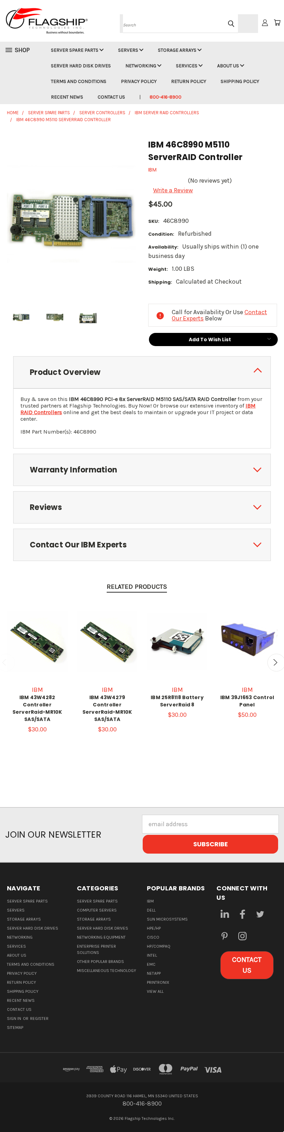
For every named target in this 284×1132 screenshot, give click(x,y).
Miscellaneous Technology (106, 970)
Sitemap (15, 1027)
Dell (151, 910)
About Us (228, 66)
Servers (128, 50)
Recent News (67, 97)
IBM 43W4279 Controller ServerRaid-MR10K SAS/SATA (107, 708)
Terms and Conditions (78, 81)
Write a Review (173, 190)
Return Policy (188, 81)
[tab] (142, 372)
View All (155, 991)
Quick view (37, 630)
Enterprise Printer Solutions (96, 949)
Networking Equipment (101, 937)
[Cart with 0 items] (277, 22)
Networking (141, 66)
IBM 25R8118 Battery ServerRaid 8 (177, 701)
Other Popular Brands (100, 961)
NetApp (154, 973)
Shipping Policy (240, 81)
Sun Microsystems (167, 919)
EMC (151, 964)
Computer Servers (97, 910)
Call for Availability (37, 648)
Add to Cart (247, 648)
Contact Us (111, 97)
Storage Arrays (177, 50)
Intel (152, 955)
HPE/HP (154, 928)
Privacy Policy (139, 81)
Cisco (153, 937)
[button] (247, 965)
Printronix (158, 982)
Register (39, 1018)
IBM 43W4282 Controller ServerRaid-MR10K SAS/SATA (37, 708)
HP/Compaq (158, 946)
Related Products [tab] (137, 586)
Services (187, 66)
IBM (150, 901)
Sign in (14, 1018)
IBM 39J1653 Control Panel (247, 701)
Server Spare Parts (75, 50)
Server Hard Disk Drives (81, 66)
